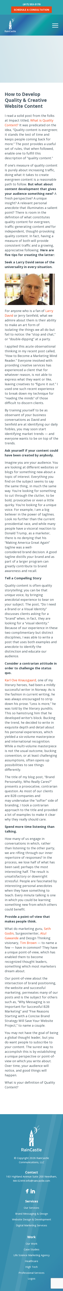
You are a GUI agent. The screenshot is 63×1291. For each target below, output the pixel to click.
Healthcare (31, 1261)
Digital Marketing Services (31, 1225)
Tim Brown (28, 943)
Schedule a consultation (31, 9)
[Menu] (55, 25)
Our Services (31, 1207)
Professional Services (31, 1272)
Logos (31, 1278)
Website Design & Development (31, 1219)
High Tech (31, 1267)
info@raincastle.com (38, 1180)
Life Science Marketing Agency (31, 1255)
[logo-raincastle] (26, 25)
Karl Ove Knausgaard (20, 680)
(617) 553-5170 (31, 4)
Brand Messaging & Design (31, 1213)
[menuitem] (55, 25)
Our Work (31, 1243)
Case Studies (31, 1249)
